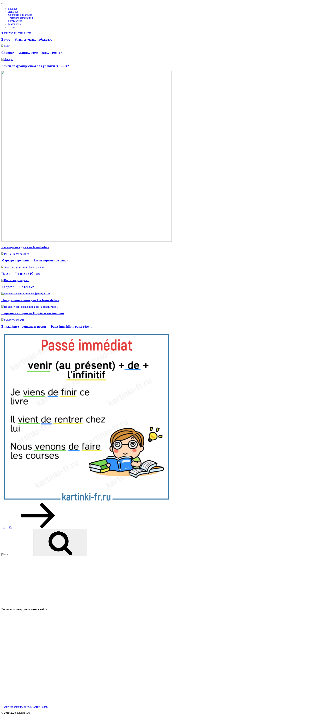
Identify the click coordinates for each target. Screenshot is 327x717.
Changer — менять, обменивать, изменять (32, 52)
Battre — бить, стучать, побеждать (26, 39)
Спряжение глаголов (20, 14)
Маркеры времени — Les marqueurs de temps (34, 260)
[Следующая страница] (37, 527)
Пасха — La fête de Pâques (20, 273)
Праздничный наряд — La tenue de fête (30, 300)
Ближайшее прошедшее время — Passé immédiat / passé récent (46, 326)
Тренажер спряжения (20, 17)
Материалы (14, 24)
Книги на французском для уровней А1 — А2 (35, 66)
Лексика (13, 11)
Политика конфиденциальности (20, 706)
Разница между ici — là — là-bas (25, 247)
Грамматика (15, 20)
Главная (12, 8)
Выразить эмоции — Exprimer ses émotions (32, 313)
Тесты (11, 27)
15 (10, 527)
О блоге (44, 706)
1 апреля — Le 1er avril (18, 287)
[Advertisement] (103, 580)
